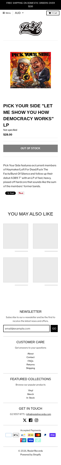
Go (54, 328)
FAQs (30, 361)
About (30, 353)
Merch (30, 394)
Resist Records (35, 450)
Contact (30, 357)
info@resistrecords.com (38, 414)
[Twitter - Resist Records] (25, 420)
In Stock (30, 397)
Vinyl (30, 390)
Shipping (30, 368)
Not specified (10, 130)
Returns (31, 364)
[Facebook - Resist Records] (31, 420)
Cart (54, 13)
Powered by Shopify (30, 454)
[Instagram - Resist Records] (36, 420)
